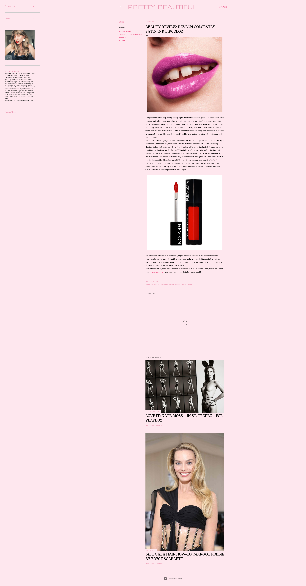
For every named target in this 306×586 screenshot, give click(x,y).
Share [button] (121, 22)
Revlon (122, 41)
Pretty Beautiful (162, 7)
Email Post (155, 281)
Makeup (122, 38)
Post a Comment (157, 425)
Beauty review (125, 31)
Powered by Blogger (175, 578)
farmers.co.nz (158, 272)
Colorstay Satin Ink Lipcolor (130, 34)
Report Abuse (10, 112)
